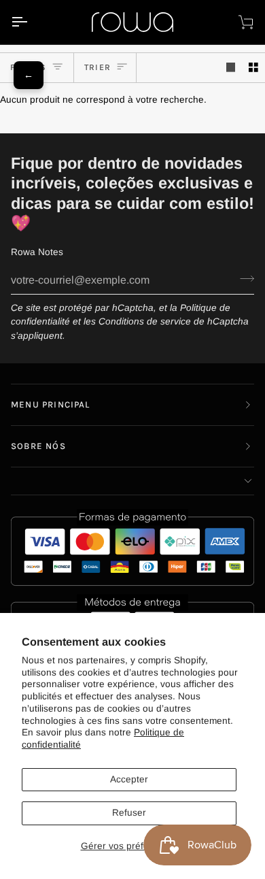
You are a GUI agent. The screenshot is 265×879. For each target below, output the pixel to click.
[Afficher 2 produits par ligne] (253, 67)
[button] (132, 481)
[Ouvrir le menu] (31, 22)
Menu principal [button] (50, 404)
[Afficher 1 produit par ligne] (231, 67)
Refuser (129, 813)
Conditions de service (145, 321)
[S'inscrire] (243, 279)
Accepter (129, 779)
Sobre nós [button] (38, 446)
